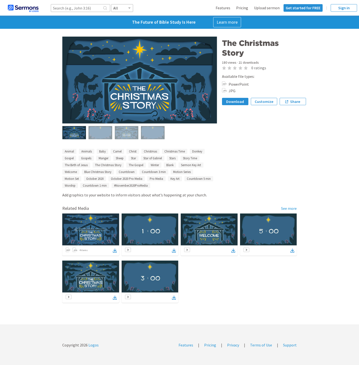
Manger (103, 158)
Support (290, 345)
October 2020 (95, 179)
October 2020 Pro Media (126, 179)
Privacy (233, 345)
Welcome (71, 172)
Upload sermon (267, 7)
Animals (86, 151)
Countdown (127, 172)
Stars (172, 158)
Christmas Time (174, 151)
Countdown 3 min (154, 172)
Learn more (227, 22)
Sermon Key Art (191, 165)
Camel (117, 151)
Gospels (86, 158)
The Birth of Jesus (76, 165)
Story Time (190, 158)
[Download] (115, 250)
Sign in (344, 7)
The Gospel (136, 165)
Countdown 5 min (199, 179)
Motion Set (72, 179)
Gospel (69, 158)
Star (133, 158)
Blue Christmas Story (97, 172)
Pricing (242, 7)
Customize (264, 101)
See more (289, 208)
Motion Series (182, 172)
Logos (93, 345)
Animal (69, 151)
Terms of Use (261, 345)
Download (235, 101)
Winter (155, 165)
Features (223, 7)
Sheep (120, 158)
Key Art (175, 179)
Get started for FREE (303, 7)
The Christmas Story (108, 165)
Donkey (197, 151)
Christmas (150, 151)
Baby (102, 151)
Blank (170, 165)
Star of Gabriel (152, 158)
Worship (70, 185)
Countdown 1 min (95, 185)
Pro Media (156, 179)
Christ (133, 151)
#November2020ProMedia (131, 185)
